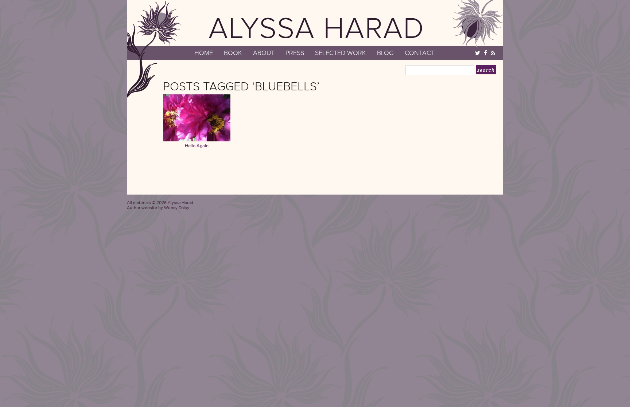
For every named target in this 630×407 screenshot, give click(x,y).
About (264, 52)
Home (203, 52)
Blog (385, 52)
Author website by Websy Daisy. (158, 207)
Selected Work (340, 52)
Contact (420, 52)
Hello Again (197, 145)
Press (294, 52)
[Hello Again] (196, 139)
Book (233, 52)
